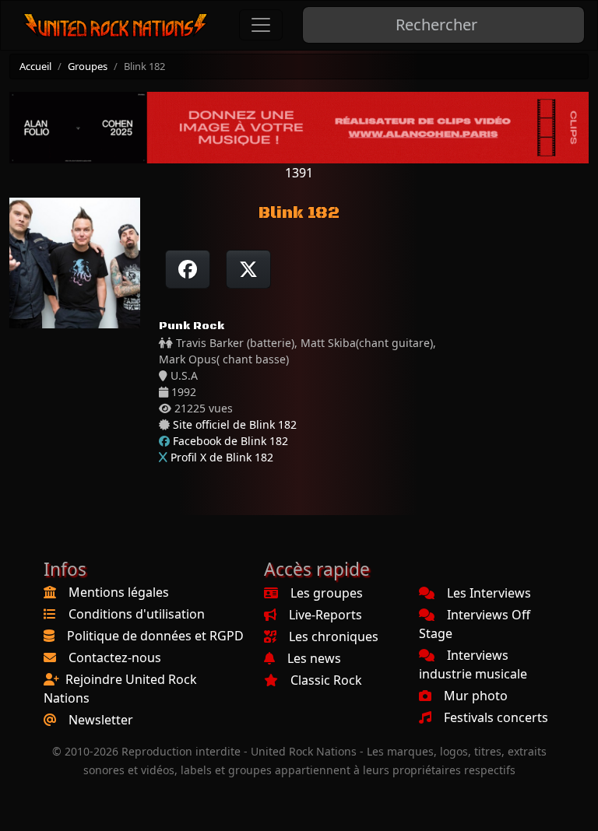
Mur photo (476, 695)
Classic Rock (326, 680)
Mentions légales (119, 592)
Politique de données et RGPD (155, 635)
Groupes (87, 66)
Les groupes (326, 592)
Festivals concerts (496, 717)
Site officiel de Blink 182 (235, 424)
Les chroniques (333, 636)
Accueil (35, 66)
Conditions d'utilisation (137, 613)
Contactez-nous (115, 657)
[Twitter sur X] (248, 269)
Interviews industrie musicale (473, 664)
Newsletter (101, 719)
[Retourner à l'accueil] (116, 25)
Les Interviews (489, 592)
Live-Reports (325, 614)
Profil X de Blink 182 (222, 457)
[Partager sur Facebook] (187, 269)
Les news (314, 658)
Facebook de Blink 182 (230, 440)
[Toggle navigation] (261, 24)
